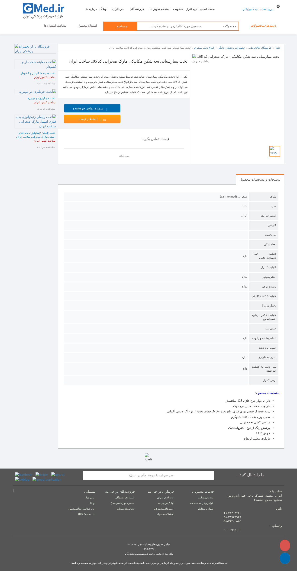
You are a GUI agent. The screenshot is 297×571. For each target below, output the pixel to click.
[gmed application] (46, 479)
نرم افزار (191, 9)
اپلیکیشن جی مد (166, 503)
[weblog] (22, 479)
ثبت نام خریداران (165, 497)
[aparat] (58, 474)
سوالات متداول (205, 508)
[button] (285, 558)
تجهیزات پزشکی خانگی (231, 47)
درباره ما (91, 9)
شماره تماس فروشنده (96, 108)
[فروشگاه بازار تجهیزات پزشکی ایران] (35, 49)
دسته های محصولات (164, 508)
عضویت (178, 9)
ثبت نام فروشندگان (124, 497)
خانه (278, 47)
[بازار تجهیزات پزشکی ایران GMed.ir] (47, 10)
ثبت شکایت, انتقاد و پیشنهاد (81, 508)
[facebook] (23, 474)
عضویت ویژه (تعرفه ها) (122, 503)
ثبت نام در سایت (205, 497)
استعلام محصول (87, 25)
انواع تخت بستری (204, 47)
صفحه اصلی (207, 9)
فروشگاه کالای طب (259, 47)
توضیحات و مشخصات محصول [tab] (260, 179)
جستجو (122, 26)
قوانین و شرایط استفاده (201, 503)
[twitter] (42, 474)
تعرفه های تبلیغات (125, 508)
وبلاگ (103, 9)
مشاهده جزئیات (46, 83)
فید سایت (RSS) (86, 514)
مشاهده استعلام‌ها (55, 25)
